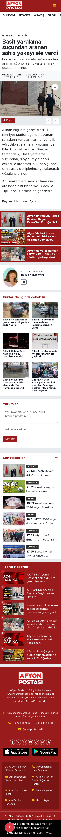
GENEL (31, 499)
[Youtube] (30, 742)
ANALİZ (9, 816)
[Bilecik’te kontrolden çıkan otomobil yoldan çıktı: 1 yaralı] (16, 309)
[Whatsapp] (42, 742)
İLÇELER (47, 819)
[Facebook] (12, 742)
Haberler (8, 36)
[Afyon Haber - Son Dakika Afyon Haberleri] (14, 5)
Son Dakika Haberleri (13, 802)
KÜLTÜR (36, 819)
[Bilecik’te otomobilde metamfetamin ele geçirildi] (45, 341)
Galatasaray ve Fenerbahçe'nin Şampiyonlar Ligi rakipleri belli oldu (40, 489)
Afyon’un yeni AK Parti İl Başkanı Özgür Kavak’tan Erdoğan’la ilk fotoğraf (41, 473)
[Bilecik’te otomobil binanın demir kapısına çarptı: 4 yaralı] (45, 309)
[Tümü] (56, 457)
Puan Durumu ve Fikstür (16, 792)
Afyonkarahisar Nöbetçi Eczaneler (15, 769)
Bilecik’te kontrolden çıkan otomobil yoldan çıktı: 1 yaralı (16, 322)
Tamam (49, 833)
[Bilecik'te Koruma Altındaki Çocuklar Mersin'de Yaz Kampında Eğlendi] (16, 370)
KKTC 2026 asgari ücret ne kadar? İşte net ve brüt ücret (42, 522)
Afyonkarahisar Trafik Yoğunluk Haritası (42, 780)
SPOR (52, 15)
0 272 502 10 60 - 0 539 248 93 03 (33, 723)
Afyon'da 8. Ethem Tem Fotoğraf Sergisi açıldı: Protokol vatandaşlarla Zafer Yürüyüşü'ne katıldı (40, 538)
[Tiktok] (36, 742)
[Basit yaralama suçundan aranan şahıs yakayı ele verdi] (30, 98)
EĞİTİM (25, 819)
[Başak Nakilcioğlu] (10, 277)
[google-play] (45, 752)
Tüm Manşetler (44, 790)
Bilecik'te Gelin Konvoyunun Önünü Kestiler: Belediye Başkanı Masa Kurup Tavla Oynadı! (44, 385)
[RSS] (48, 742)
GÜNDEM (8, 15)
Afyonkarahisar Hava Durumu (42, 769)
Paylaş (10, 120)
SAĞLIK (51, 816)
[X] (18, 742)
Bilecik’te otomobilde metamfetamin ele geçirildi (44, 354)
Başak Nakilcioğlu (32, 274)
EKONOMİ (13, 819)
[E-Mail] (24, 282)
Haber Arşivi (42, 800)
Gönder (10, 438)
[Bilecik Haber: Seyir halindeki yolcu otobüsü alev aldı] (16, 341)
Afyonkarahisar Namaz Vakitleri (15, 779)
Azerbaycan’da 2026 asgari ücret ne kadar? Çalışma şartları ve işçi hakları (40, 505)
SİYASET (24, 15)
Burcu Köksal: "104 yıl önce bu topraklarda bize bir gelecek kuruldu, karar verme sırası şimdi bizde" (41, 554)
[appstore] (16, 752)
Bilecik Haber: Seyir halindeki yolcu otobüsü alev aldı (14, 354)
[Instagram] (24, 742)
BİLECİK (22, 36)
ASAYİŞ (39, 15)
